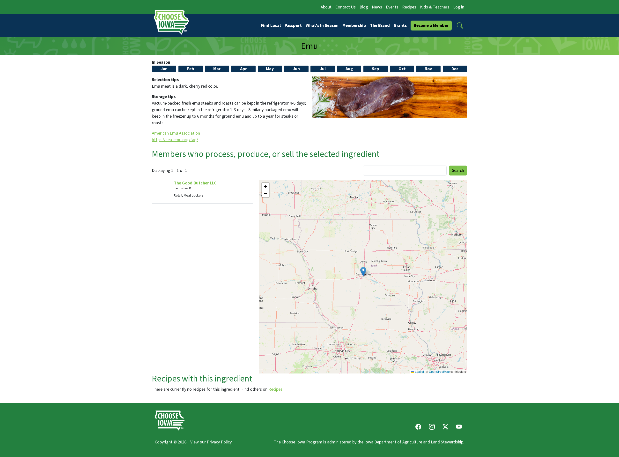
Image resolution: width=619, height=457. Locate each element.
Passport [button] (293, 26)
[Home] (173, 22)
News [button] (377, 7)
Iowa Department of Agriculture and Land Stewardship (413, 442)
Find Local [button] (271, 26)
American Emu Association (176, 133)
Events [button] (392, 7)
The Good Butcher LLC (195, 183)
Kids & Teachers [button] (434, 7)
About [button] (326, 7)
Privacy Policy (219, 442)
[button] (460, 25)
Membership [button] (354, 26)
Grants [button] (400, 26)
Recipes (275, 389)
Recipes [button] (409, 7)
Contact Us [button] (345, 7)
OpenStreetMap (439, 371)
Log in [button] (458, 7)
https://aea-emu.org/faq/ (175, 140)
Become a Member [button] (431, 26)
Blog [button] (364, 7)
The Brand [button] (380, 26)
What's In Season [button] (322, 26)
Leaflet (419, 371)
